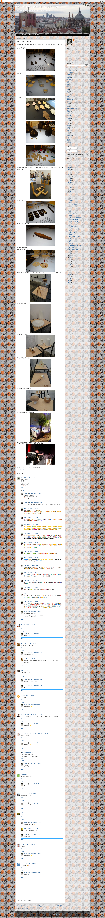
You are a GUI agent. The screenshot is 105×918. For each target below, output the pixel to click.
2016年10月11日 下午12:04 (29, 813)
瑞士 (68, 122)
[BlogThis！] (35, 467)
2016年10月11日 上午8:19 (28, 752)
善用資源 (71, 230)
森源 (22, 774)
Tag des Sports (72, 247)
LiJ (21, 695)
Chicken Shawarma (73, 221)
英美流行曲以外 (70, 99)
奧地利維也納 (70, 72)
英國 (68, 127)
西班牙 (68, 111)
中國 (68, 134)
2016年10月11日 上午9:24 (32, 594)
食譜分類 (24, 34)
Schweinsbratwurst (73, 210)
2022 (69, 174)
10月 (71, 191)
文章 (69, 148)
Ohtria (25, 493)
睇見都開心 (47, 34)
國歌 (70, 202)
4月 (70, 261)
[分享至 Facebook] (37, 467)
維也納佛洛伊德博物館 (74, 228)
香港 (68, 86)
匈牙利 (68, 94)
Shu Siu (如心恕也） (25, 714)
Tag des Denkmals (73, 240)
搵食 (68, 89)
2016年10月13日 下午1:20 (32, 828)
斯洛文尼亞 (69, 105)
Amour (22, 624)
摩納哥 (68, 128)
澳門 (68, 130)
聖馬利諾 (69, 142)
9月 (70, 251)
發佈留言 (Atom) (24, 908)
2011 (69, 276)
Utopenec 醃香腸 (73, 204)
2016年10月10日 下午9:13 (29, 477)
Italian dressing (72, 196)
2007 (69, 284)
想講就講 (69, 77)
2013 (69, 272)
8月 (70, 253)
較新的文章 (20, 906)
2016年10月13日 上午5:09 (35, 872)
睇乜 (68, 88)
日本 (68, 96)
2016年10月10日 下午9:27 (29, 670)
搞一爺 (22, 643)
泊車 (70, 223)
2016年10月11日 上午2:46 (35, 704)
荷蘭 (68, 101)
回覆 (22, 487)
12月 (71, 187)
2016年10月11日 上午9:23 (32, 580)
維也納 (68, 140)
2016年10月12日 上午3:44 (35, 783)
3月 (70, 263)
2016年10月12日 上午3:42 (35, 611)
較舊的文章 (60, 906)
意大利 (68, 91)
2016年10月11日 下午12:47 (29, 844)
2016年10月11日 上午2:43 (42, 733)
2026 (69, 167)
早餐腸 (70, 234)
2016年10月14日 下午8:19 (35, 834)
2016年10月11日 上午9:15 (32, 533)
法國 (68, 98)
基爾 (22, 813)
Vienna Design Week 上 (74, 236)
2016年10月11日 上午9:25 (32, 601)
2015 (69, 269)
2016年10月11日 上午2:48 (35, 723)
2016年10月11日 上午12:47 (35, 652)
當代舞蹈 (71, 243)
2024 (69, 171)
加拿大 (68, 113)
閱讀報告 (69, 82)
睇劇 (70, 211)
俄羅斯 (68, 123)
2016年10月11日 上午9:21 (32, 565)
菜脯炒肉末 (71, 238)
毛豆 (22, 477)
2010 (69, 278)
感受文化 (71, 215)
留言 (69, 150)
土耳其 (68, 132)
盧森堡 (68, 125)
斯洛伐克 (69, 118)
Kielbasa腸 (71, 213)
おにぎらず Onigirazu (74, 249)
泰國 (68, 106)
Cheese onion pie (73, 241)
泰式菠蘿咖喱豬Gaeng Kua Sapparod (77, 226)
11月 (71, 189)
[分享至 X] (36, 467)
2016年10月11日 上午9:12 (32, 524)
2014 (69, 271)
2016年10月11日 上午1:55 (33, 658)
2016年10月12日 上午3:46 (35, 803)
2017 (69, 184)
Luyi (22, 844)
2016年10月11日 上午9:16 (32, 542)
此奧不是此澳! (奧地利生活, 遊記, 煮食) (37, 6)
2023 (69, 173)
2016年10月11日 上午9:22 (32, 572)
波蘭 (68, 110)
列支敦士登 (69, 135)
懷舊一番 (69, 115)
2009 (69, 280)
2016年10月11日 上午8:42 (32, 517)
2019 (69, 180)
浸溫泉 (70, 225)
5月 (70, 259)
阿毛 (22, 670)
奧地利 (68, 76)
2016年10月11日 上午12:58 (35, 685)
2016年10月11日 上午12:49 (35, 679)
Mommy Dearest (24, 793)
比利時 (68, 103)
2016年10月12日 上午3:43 (35, 763)
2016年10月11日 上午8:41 (32, 508)
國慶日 (70, 198)
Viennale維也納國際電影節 (75, 217)
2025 (69, 169)
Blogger (56, 914)
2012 (69, 274)
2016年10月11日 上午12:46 (35, 633)
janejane (23, 863)
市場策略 (71, 208)
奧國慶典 (22, 469)
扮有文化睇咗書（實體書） (35, 34)
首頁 (18, 34)
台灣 (68, 137)
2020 (69, 178)
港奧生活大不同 (70, 79)
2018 (69, 182)
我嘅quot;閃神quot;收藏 (72, 108)
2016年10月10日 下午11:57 (35, 493)
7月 (70, 255)
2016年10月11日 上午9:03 (29, 774)
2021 (69, 176)
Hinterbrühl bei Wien (73, 219)
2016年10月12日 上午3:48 (35, 822)
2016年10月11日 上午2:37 (36, 714)
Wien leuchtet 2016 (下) (74, 193)
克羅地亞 (69, 93)
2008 (69, 282)
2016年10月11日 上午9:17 (32, 551)
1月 (70, 266)
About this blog (55, 34)
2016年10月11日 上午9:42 (35, 793)
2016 (69, 186)
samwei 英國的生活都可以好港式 (28, 733)
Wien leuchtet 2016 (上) (74, 195)
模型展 (70, 206)
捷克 (68, 84)
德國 (68, 81)
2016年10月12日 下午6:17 (31, 863)
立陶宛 (68, 117)
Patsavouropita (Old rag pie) (75, 245)
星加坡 (68, 139)
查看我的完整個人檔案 (78, 42)
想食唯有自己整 (70, 70)
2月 (70, 264)
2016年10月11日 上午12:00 (35, 502)
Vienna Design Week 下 (74, 232)
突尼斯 (68, 120)
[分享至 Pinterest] (39, 467)
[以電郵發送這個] (33, 467)
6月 (70, 257)
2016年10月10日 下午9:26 (30, 643)
